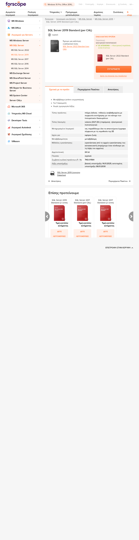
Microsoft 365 (18, 106)
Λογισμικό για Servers (22, 35)
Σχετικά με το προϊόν (59, 89)
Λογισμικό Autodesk (21, 127)
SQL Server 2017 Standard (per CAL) (82, 201)
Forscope (49, 19)
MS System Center (18, 95)
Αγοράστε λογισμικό (10, 13)
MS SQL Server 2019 (20, 55)
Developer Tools (19, 120)
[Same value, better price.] (16, 4)
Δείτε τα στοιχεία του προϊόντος (113, 76)
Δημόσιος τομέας (98, 13)
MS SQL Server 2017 (19, 59)
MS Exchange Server (20, 73)
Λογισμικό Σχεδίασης (22, 134)
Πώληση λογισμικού (33, 13)
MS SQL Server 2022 (20, 50)
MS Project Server (18, 83)
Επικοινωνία (110, 4)
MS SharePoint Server (20, 78)
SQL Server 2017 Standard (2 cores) (105, 201)
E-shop (129, 13)
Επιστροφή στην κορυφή (117, 248)
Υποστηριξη (89, 4)
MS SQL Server (17, 45)
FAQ (80, 4)
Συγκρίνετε (113, 69)
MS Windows (18, 21)
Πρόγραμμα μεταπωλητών (72, 13)
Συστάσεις (118, 12)
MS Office (16, 28)
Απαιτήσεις (113, 89)
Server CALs (16, 100)
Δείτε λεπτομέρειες (59, 234)
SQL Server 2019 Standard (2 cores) (59, 201)
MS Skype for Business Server (21, 89)
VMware (16, 141)
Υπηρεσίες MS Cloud (21, 113)
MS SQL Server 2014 (20, 68)
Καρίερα (100, 4)
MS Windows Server (19, 40)
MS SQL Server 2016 (20, 64)
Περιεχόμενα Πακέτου (88, 89)
